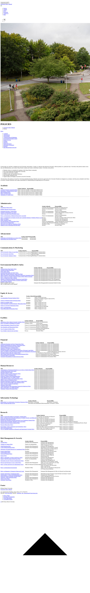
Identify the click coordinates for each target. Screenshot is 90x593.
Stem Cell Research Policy (6, 428)
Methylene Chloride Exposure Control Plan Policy (12, 274)
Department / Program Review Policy (9, 191)
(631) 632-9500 (8, 493)
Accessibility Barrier (7, 499)
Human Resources (7, 143)
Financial (5, 142)
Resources (5, 12)
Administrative (6, 135)
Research (5, 146)
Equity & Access (7, 140)
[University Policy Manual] (1, 6)
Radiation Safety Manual (6, 281)
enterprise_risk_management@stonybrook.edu (27, 493)
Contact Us (5, 13)
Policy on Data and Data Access (8, 403)
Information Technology (8, 145)
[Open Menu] (3, 21)
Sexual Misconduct (7, 498)
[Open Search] (4, 20)
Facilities (5, 141)
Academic (5, 133)
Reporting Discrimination (9, 496)
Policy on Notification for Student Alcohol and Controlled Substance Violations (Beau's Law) (21, 217)
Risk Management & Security (10, 147)
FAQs (4, 10)
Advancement (6, 136)
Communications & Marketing (10, 137)
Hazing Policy (4, 455)
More (4, 14)
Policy (2, 131)
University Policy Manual (6, 4)
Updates (5, 9)
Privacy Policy (6, 495)
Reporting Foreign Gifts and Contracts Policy (11, 352)
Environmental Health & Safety (10, 138)
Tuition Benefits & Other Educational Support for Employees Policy (16, 386)
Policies (5, 8)
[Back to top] (45, 591)
